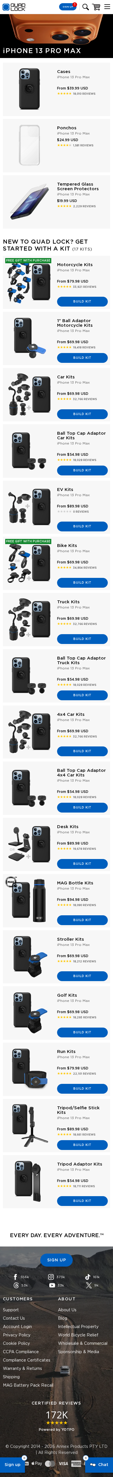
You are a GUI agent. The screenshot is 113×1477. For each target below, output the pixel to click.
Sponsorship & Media (78, 1352)
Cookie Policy (16, 1344)
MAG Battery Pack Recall (28, 1385)
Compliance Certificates (26, 1360)
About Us (67, 1310)
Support (11, 1310)
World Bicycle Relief (78, 1335)
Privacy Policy (16, 1335)
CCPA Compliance (21, 1352)
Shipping (11, 1377)
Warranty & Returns (22, 1369)
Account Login (17, 1327)
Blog (62, 1319)
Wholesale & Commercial (82, 1344)
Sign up (12, 1465)
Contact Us (14, 1319)
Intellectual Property (78, 1327)
